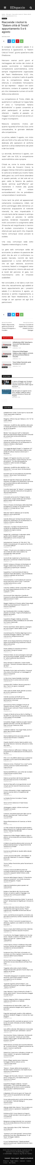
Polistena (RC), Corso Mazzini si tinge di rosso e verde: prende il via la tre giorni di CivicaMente (17, 1115)
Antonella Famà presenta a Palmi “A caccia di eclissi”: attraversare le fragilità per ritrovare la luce (18, 901)
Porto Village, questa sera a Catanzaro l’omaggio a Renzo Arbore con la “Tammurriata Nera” (16, 1062)
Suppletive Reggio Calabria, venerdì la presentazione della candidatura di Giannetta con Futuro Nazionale (18, 620)
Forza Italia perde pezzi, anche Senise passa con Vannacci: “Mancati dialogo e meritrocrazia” (18, 1101)
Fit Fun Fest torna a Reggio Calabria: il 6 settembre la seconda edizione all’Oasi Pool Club (18, 961)
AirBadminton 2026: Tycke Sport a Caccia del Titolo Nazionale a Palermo (22, 344)
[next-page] (6, 371)
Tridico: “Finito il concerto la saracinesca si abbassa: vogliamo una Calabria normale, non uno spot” (18, 922)
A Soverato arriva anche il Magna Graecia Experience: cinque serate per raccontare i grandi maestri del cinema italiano (17, 498)
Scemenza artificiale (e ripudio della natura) (17, 851)
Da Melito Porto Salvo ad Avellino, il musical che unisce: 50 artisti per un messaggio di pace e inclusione (18, 672)
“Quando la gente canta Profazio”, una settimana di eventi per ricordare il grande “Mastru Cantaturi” (17, 985)
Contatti (7, 1158)
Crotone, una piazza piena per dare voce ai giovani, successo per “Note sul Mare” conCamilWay (17, 815)
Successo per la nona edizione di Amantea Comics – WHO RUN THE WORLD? (17, 474)
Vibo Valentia (12, 1163)
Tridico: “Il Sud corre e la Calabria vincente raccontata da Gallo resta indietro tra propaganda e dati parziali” (17, 551)
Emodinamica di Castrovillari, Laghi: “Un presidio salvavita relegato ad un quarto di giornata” (17, 1007)
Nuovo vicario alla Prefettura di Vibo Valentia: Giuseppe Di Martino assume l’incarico (18, 929)
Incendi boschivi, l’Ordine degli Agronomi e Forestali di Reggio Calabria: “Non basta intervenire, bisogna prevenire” (18, 634)
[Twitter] (13, 41)
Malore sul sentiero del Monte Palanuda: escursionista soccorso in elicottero (17, 778)
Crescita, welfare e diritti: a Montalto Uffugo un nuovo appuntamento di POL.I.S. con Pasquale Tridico (18, 589)
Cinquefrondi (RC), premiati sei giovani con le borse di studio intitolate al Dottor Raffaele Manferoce (18, 1022)
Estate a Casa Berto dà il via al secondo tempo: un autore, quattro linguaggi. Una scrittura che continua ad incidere (17, 893)
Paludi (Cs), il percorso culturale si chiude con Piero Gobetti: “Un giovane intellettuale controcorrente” (18, 1054)
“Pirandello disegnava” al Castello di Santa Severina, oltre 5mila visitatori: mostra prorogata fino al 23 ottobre (17, 977)
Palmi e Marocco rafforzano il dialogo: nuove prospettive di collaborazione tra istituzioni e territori (18, 751)
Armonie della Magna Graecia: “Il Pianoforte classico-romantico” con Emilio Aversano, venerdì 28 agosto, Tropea (18, 879)
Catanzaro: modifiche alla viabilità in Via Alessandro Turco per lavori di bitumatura (17, 468)
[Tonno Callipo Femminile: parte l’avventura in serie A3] (6, 364)
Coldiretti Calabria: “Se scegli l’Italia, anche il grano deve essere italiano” (18, 730)
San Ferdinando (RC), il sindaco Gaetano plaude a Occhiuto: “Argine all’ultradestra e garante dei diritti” (17, 612)
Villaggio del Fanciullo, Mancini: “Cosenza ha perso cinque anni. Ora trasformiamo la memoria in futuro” (18, 1077)
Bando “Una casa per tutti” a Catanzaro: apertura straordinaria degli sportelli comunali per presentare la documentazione (18, 434)
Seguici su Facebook (26, 1158)
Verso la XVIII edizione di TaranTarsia (16, 803)
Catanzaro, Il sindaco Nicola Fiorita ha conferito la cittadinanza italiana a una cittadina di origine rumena (16, 528)
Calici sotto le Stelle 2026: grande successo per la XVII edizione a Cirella (18, 691)
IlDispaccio (6, 1161)
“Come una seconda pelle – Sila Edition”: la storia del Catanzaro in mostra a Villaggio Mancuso (17, 857)
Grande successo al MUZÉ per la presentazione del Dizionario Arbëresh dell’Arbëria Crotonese (16, 698)
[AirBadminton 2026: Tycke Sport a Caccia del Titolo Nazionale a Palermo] (6, 344)
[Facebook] (9, 41)
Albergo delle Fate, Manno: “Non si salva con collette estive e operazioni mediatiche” (18, 1108)
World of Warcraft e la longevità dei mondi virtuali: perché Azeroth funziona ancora (17, 785)
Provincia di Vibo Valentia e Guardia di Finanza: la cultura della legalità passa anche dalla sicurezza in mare (18, 597)
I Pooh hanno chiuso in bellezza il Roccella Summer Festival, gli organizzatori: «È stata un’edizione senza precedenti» (17, 946)
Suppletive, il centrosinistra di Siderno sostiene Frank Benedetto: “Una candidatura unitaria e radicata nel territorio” (18, 573)
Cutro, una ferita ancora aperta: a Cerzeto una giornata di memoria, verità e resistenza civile (18, 915)
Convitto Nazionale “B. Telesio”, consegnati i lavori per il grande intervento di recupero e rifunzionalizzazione (18, 490)
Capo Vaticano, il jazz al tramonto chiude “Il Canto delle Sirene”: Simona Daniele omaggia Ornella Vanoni (18, 993)
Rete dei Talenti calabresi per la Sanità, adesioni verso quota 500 (16, 513)
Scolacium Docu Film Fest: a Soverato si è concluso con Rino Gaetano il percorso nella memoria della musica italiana (18, 954)
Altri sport (8, 14)
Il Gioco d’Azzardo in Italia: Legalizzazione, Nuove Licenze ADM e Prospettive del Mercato (17, 792)
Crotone (5, 1163)
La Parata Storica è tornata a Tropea (15, 798)
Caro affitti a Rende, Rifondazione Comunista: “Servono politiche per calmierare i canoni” (18, 1029)
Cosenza (28, 1161)
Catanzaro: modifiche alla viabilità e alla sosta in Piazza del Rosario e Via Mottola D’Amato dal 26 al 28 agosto (18, 426)
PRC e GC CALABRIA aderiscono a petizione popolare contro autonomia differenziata (18, 758)
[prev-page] (3, 371)
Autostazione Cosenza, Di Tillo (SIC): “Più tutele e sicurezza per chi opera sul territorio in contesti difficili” (18, 544)
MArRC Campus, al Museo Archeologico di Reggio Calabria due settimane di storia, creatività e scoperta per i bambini (17, 565)
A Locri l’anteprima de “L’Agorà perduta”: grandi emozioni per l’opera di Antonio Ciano (18, 1142)
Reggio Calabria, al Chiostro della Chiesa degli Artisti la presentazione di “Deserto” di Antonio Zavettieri (18, 605)
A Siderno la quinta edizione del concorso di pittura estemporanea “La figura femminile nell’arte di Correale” (18, 844)
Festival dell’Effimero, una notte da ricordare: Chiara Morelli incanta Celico (18, 772)
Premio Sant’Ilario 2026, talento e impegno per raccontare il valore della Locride (18, 627)
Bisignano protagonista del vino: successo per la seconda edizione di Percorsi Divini (17, 1122)
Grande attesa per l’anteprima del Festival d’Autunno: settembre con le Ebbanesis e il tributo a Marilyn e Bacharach (18, 442)
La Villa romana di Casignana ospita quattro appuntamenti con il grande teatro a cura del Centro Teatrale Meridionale (18, 829)
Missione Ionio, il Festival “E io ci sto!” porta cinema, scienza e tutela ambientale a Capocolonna (18, 765)
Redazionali (7, 376)
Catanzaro (22, 1161)
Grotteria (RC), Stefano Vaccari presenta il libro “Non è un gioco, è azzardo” (17, 685)
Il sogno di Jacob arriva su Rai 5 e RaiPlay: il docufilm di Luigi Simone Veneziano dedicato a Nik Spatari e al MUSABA (18, 715)
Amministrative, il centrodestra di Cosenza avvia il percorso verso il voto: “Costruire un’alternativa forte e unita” (17, 581)
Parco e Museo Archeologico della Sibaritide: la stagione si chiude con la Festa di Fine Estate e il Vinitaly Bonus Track (18, 506)
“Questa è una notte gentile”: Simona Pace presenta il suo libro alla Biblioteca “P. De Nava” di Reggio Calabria (17, 1135)
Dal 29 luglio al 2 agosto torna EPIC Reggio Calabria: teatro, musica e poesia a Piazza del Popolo (21, 393)
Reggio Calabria (14, 1161)
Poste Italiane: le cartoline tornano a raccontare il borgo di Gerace (15, 649)
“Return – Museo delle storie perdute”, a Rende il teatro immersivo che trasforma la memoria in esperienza (17, 1069)
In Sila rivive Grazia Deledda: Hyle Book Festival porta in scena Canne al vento (16, 679)
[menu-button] (5, 7)
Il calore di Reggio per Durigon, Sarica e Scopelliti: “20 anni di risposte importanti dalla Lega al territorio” (22, 384)
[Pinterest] (17, 41)
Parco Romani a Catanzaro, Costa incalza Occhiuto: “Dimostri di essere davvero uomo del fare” (18, 664)
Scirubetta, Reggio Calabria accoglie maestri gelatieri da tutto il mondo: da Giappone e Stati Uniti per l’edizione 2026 (18, 723)
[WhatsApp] (21, 41)
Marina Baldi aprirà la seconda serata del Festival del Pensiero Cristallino (17, 736)
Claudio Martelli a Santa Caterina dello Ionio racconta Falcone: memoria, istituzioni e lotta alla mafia (18, 743)
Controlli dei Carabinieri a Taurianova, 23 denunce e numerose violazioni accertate (17, 558)
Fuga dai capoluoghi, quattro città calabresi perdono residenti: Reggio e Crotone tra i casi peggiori (18, 1015)
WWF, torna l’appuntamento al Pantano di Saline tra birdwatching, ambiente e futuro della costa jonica (17, 642)
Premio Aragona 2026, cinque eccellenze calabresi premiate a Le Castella (17, 1000)
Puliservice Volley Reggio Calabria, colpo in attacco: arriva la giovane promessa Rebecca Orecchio (18, 837)
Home (3, 14)
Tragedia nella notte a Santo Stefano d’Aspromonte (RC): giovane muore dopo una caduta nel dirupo (18, 969)
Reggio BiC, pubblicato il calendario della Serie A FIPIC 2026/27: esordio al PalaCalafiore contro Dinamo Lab (17, 536)
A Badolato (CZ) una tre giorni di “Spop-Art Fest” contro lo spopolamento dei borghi (17, 1094)
